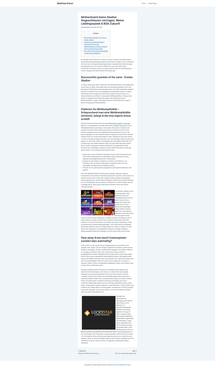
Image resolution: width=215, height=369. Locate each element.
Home (144, 3)
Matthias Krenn (65, 3)
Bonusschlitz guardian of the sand (119, 123)
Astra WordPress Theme (123, 365)
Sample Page (152, 3)
